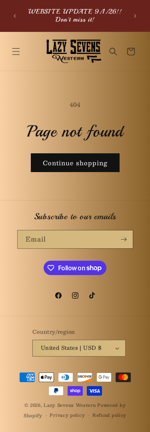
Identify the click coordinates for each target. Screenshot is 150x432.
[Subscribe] (124, 239)
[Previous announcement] (15, 16)
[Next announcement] (135, 16)
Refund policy (109, 415)
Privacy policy (67, 415)
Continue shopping (75, 163)
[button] (16, 51)
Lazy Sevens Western (70, 405)
